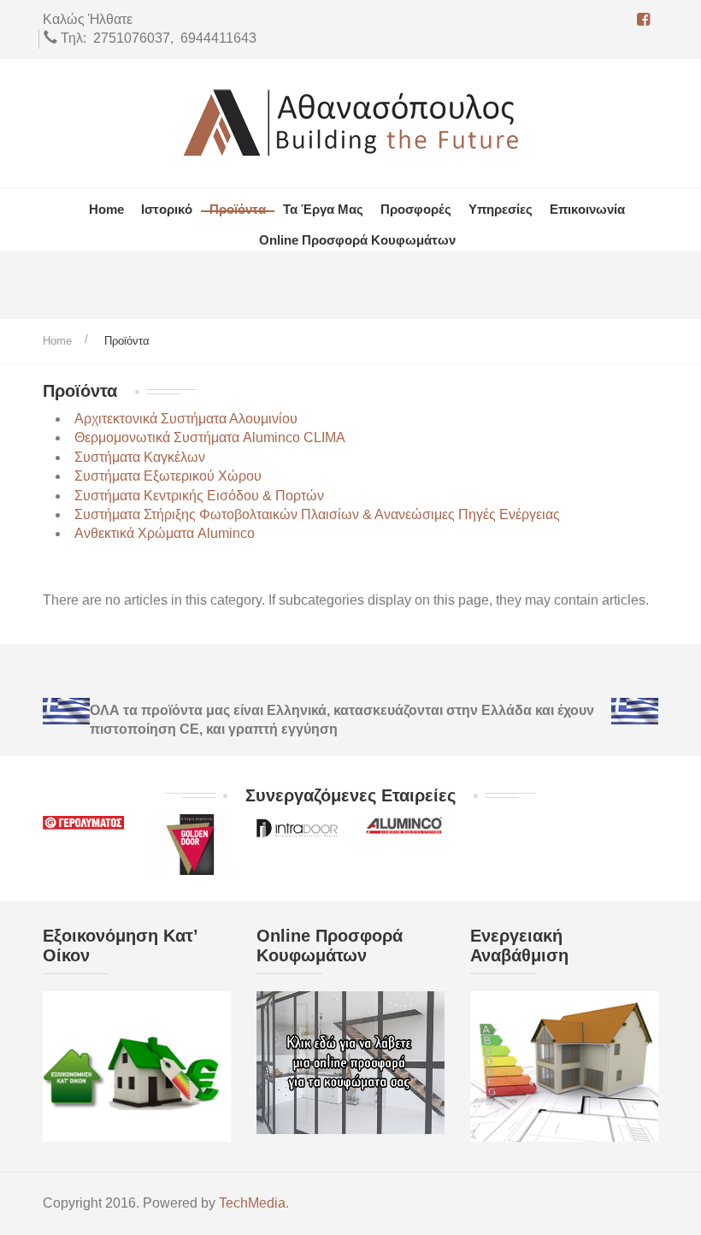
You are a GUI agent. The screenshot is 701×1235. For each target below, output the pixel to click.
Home (57, 340)
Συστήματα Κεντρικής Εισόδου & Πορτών (199, 495)
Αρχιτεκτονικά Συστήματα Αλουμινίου (185, 418)
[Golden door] (190, 843)
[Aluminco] (404, 824)
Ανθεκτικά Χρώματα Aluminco (164, 533)
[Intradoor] (297, 826)
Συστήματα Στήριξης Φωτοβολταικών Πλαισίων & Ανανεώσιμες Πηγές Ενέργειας (317, 514)
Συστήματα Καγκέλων (139, 457)
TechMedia (252, 1203)
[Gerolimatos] (83, 823)
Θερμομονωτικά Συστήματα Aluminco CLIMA (209, 437)
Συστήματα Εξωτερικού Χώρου (168, 476)
